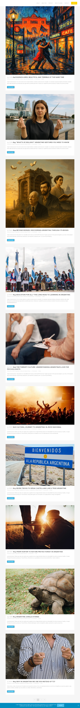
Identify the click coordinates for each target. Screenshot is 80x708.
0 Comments (37, 79)
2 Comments (45, 490)
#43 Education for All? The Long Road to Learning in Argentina (41, 295)
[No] (78, 705)
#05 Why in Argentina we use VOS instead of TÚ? (34, 681)
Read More (10, 87)
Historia (25, 296)
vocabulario (31, 490)
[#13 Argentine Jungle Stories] (40, 591)
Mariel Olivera (30, 79)
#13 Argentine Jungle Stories (26, 617)
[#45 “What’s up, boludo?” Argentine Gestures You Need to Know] (40, 117)
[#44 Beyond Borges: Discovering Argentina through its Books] (40, 193)
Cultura (21, 79)
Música (21, 429)
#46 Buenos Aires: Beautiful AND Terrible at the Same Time (38, 77)
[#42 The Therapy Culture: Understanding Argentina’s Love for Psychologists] (40, 339)
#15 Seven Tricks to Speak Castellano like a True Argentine (39, 488)
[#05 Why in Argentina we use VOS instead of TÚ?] (40, 656)
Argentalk (17, 79)
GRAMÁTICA (22, 490)
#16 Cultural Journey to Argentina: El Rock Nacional (37, 427)
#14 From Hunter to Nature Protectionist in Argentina (38, 552)
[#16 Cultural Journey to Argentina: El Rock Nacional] (40, 405)
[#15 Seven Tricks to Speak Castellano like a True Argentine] (40, 465)
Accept (60, 705)
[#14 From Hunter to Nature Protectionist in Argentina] (40, 527)
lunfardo (27, 490)
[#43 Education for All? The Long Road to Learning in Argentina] (40, 269)
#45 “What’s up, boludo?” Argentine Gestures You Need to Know (41, 142)
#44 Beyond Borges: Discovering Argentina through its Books (40, 230)
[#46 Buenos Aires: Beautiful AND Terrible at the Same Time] (40, 40)
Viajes (24, 79)
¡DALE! (74, 3)
